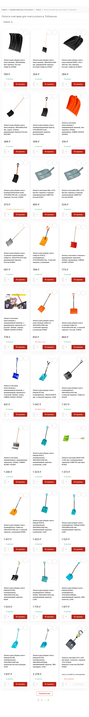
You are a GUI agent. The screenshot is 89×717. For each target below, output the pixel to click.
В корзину (20, 84)
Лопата (38, 10)
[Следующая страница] (51, 700)
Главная (4, 10)
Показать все (44, 693)
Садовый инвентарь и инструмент (21, 10)
